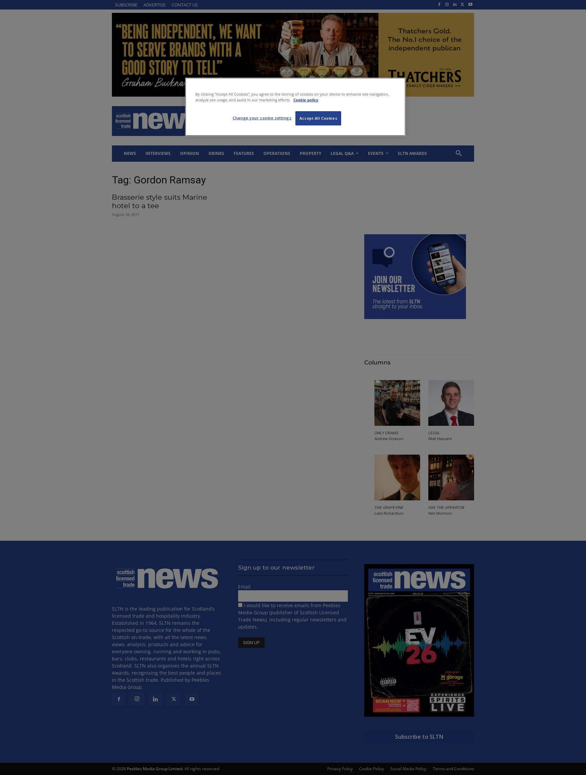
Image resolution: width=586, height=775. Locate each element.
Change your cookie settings (262, 117)
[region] (295, 107)
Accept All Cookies (318, 118)
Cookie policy (305, 99)
